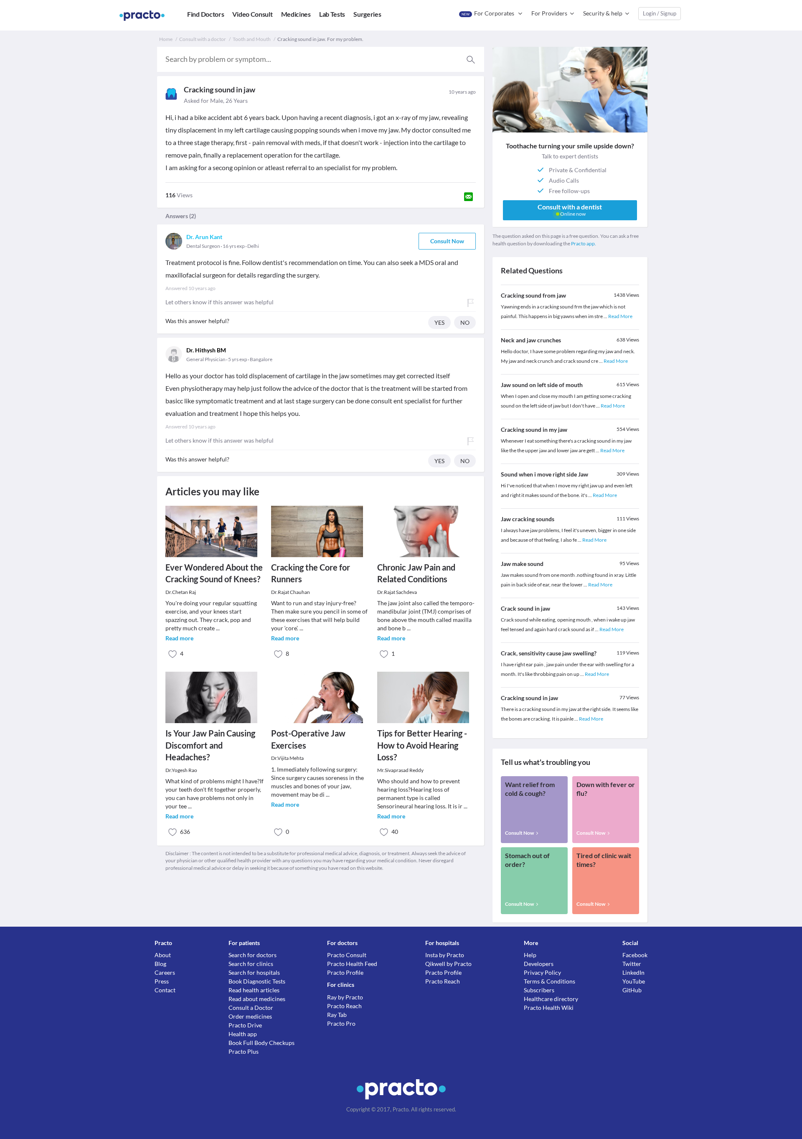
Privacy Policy (542, 972)
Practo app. (583, 243)
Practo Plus (243, 1051)
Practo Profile (345, 972)
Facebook (634, 954)
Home (166, 39)
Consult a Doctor (250, 1007)
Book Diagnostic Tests (256, 981)
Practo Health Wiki (549, 1007)
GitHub (632, 990)
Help (530, 954)
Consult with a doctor (202, 39)
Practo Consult (346, 954)
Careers (165, 972)
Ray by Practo (345, 997)
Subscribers (539, 990)
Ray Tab (337, 1014)
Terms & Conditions (549, 981)
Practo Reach (344, 1005)
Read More (620, 316)
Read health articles (253, 990)
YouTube (633, 981)
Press (162, 981)
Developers (538, 963)
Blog (160, 963)
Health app (242, 1033)
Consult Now (447, 241)
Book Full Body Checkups (261, 1042)
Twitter (631, 963)
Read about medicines (256, 998)
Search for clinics (250, 963)
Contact (165, 990)
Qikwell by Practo (448, 963)
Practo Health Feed (352, 963)
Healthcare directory (551, 998)
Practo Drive (245, 1025)
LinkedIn (633, 972)
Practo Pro (341, 1023)
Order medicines (250, 1016)
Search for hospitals (254, 972)
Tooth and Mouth (252, 39)
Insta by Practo (444, 954)
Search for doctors (252, 954)
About (163, 954)
